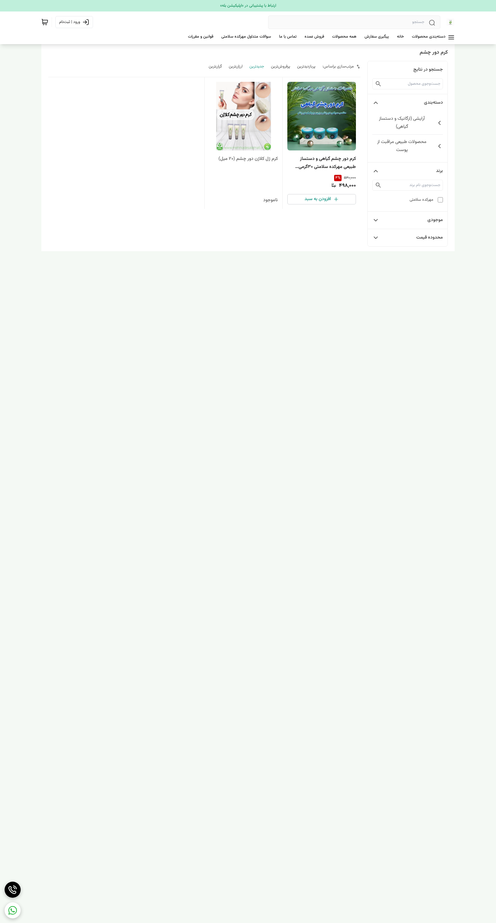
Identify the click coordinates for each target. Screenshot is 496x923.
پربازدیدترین (306, 66)
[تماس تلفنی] (13, 890)
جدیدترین (256, 66)
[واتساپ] (13, 910)
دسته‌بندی (433, 102)
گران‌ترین (215, 66)
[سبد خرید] (44, 22)
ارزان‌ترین (236, 66)
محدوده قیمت (429, 237)
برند (439, 171)
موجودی (435, 220)
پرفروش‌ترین (280, 66)
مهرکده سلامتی (421, 200)
